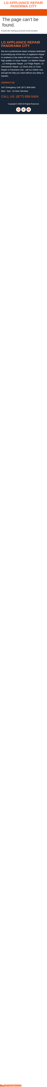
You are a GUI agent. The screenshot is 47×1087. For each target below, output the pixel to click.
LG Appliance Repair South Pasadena (16, 514)
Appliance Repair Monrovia (12, 687)
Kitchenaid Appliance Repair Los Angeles (18, 794)
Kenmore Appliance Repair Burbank (15, 827)
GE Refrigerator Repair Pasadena (15, 1010)
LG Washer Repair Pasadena (13, 742)
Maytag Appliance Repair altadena (15, 237)
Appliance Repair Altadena (12, 243)
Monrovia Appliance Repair (12, 714)
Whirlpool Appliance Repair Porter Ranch (18, 435)
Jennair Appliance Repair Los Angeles (16, 1060)
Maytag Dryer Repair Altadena (13, 240)
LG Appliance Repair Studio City (14, 511)
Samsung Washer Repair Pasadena (15, 734)
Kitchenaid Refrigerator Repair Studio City (18, 602)
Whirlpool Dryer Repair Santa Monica (16, 662)
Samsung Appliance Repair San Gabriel (17, 426)
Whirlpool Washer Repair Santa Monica (17, 640)
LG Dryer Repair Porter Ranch (13, 610)
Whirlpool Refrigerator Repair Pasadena (17, 673)
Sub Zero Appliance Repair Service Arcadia (18, 939)
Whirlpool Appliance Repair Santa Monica (18, 440)
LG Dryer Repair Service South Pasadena (18, 915)
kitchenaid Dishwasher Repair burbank (17, 245)
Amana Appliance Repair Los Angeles (16, 777)
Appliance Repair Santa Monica (14, 761)
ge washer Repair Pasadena (12, 191)
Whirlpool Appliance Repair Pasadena (16, 171)
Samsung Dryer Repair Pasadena (15, 218)
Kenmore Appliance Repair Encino (15, 819)
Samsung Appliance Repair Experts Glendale (19, 555)
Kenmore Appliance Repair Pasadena (16, 470)
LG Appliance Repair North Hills (14, 498)
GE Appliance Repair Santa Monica (15, 133)
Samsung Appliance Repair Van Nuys (16, 925)
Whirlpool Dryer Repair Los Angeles (15, 657)
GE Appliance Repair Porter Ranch (15, 533)
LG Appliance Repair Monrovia (13, 635)
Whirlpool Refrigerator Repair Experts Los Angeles (21, 572)
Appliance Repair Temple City (13, 695)
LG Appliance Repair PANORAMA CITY (20, 44)
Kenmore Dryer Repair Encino (13, 967)
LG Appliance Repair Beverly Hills (15, 1024)
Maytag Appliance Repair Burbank (15, 830)
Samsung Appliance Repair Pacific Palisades (19, 972)
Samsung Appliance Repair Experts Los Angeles (20, 547)
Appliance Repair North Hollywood (15, 698)
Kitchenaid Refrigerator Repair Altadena (17, 306)
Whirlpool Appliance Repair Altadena (16, 251)
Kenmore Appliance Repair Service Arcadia (18, 945)
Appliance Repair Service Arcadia (15, 942)
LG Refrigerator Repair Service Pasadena (18, 879)
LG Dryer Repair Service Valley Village (17, 909)
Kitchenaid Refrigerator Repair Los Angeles (18, 596)
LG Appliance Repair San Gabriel (14, 424)
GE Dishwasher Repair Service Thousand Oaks (20, 958)
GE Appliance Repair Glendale (13, 399)
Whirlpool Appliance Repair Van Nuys (16, 923)
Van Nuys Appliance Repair (12, 788)
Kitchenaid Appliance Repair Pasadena (17, 160)
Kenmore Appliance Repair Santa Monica (18, 684)
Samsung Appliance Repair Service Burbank (19, 936)
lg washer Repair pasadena (12, 180)
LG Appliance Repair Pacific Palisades (17, 986)
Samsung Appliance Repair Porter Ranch (18, 495)
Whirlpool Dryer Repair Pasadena (15, 665)
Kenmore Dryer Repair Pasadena (14, 317)
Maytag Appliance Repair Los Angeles (16, 802)
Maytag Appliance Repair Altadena (15, 166)
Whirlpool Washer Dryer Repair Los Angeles (19, 136)
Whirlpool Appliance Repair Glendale (16, 854)
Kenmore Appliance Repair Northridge (16, 473)
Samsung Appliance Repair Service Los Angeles (20, 884)
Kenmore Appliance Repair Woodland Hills (18, 816)
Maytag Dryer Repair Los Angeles (14, 583)
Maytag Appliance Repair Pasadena (15, 284)
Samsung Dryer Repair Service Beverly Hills (19, 912)
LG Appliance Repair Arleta (12, 372)
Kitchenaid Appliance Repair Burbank (16, 155)
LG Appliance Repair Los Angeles (15, 122)
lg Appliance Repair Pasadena (13, 204)
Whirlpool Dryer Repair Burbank (14, 278)
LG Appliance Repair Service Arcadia (16, 950)
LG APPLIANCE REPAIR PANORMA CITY (23, 4)
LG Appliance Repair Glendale (13, 396)
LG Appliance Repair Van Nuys (13, 920)
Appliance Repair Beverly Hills (13, 706)
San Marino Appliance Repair (13, 591)
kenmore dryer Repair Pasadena (14, 229)
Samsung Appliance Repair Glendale (16, 780)
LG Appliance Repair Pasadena (14, 130)
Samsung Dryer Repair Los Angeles (15, 585)
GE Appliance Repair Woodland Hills (16, 627)
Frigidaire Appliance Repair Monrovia (16, 744)
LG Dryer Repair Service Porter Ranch (16, 917)
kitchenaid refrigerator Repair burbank (16, 234)
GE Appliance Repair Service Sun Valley (17, 901)
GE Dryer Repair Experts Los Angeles (16, 566)
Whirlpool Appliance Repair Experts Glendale (19, 558)
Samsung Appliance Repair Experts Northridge (20, 544)
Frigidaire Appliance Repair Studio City (17, 525)
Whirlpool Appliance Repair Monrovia (16, 717)
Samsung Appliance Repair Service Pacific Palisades (22, 893)
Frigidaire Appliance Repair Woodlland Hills (19, 528)
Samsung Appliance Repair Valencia (16, 1000)
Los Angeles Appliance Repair (13, 772)
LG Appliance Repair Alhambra (13, 152)
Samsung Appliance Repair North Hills (16, 492)
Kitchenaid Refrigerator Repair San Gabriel (18, 599)
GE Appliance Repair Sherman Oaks (16, 539)
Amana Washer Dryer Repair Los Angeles (18, 139)
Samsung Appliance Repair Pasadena (16, 215)
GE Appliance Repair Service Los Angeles (18, 895)
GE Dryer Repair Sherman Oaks (14, 616)
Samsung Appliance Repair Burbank (16, 380)
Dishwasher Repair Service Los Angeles (17, 953)
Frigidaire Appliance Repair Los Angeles (17, 1049)
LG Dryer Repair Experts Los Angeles (16, 561)
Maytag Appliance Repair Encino (14, 775)
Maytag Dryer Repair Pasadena (14, 289)
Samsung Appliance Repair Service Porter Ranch (21, 887)
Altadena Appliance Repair (12, 731)
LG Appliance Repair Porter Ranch (15, 481)
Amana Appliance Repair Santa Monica (17, 725)
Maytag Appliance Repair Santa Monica (17, 712)
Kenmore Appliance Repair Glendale (16, 410)
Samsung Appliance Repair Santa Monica (18, 679)
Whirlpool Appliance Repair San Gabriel (17, 429)
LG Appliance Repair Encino (12, 388)
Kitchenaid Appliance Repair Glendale (16, 404)
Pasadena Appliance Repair (12, 728)
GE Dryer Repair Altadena (11, 270)
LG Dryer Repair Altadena (11, 295)
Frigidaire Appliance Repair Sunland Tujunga (19, 522)
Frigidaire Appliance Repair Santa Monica (18, 690)
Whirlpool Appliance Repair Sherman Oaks (18, 437)
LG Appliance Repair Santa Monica (15, 117)
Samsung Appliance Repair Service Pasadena (20, 890)
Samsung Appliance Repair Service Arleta (18, 931)
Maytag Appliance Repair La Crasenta (16, 808)
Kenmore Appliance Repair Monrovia (16, 703)
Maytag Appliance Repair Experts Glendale (18, 553)
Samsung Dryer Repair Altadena (14, 347)
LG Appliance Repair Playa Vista (14, 871)
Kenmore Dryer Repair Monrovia (14, 621)
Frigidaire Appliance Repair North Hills (16, 520)
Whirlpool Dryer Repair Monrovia (14, 659)
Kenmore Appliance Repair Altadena (16, 169)
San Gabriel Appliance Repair (13, 421)
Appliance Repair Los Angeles (13, 1030)
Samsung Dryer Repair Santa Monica (16, 651)
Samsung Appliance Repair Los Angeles (17, 676)
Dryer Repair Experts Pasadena (14, 564)
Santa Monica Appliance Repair (14, 750)
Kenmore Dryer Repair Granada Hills (16, 964)
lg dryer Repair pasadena (11, 177)
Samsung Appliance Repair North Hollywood (19, 994)
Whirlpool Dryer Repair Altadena (14, 330)
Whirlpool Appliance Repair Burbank (16, 273)
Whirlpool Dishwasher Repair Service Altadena (20, 961)
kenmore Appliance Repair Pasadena (16, 224)
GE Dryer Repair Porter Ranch (13, 613)
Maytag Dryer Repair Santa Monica (15, 646)
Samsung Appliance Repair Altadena (16, 256)
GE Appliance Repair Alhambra (13, 141)
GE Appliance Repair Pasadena (14, 158)
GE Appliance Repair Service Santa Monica (19, 904)
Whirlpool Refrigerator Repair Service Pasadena (20, 882)
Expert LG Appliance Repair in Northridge (18, 542)
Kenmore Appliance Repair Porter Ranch (17, 468)
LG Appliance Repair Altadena (13, 254)
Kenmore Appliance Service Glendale (16, 457)
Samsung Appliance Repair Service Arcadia (19, 947)
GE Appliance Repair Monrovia (13, 629)
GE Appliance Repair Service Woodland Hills (19, 898)
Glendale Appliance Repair (12, 849)
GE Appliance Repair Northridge (14, 531)
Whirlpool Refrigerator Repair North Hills (17, 668)
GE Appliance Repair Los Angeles (15, 144)
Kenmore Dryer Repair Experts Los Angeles (19, 569)
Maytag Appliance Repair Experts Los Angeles (20, 550)
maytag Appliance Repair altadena (15, 202)
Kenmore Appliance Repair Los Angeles (17, 149)
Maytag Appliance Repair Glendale (15, 407)
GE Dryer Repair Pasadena (12, 196)
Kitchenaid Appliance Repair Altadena (16, 300)
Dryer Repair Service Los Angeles (15, 906)
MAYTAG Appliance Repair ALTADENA (17, 199)
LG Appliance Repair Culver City (14, 125)
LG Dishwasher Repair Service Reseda (17, 956)
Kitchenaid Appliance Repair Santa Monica (18, 797)
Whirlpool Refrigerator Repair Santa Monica (19, 670)
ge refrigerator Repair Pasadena (14, 193)
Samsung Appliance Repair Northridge (16, 487)
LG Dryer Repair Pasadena (12, 607)
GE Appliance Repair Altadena (13, 248)
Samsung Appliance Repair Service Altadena (19, 934)
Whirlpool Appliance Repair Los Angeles (17, 432)
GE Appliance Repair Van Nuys (14, 536)
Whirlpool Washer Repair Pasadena (15, 643)
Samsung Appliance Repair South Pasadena (19, 1027)
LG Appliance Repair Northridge (14, 476)
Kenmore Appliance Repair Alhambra (16, 147)
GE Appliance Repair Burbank (13, 402)
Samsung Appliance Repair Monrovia (16, 720)
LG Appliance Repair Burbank (13, 454)
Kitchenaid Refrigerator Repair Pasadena (18, 605)
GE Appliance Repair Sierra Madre (15, 632)
